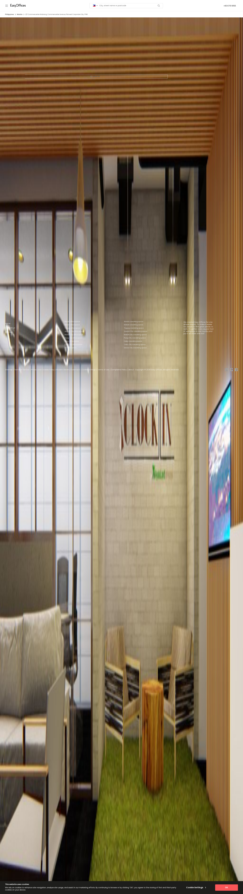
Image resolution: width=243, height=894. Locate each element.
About (131, 369)
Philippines (9, 14)
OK (226, 887)
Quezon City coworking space (135, 331)
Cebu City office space (73, 344)
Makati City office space (74, 335)
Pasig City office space (73, 338)
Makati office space (72, 325)
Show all (96, 76)
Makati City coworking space (135, 335)
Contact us (10, 328)
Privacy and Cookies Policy (42, 369)
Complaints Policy (119, 369)
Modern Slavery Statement (68, 369)
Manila (19, 14)
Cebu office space (72, 341)
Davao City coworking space (135, 348)
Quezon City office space (74, 331)
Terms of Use (103, 369)
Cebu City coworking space (134, 344)
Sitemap (9, 332)
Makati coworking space (133, 325)
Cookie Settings (89, 369)
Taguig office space (72, 328)
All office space (70, 348)
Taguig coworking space (134, 328)
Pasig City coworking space (135, 338)
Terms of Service (21, 369)
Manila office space (72, 321)
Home (7, 323)
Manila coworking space (133, 321)
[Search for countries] (95, 6)
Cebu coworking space (133, 341)
